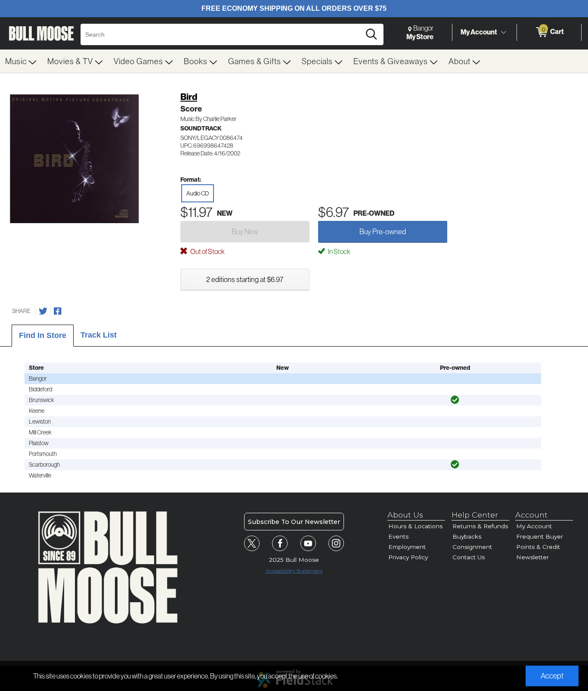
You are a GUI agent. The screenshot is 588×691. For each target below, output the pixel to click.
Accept (552, 676)
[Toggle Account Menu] (503, 32)
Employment (407, 546)
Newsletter (532, 557)
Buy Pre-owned (382, 231)
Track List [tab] (98, 335)
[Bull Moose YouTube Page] (308, 543)
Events (398, 536)
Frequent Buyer (539, 536)
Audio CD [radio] (197, 193)
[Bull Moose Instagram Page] (336, 543)
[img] (455, 400)
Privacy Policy (408, 557)
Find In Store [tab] (42, 335)
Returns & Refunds (480, 526)
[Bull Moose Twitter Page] (251, 543)
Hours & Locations (415, 526)
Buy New (245, 231)
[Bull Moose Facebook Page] (279, 543)
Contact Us (468, 557)
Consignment (472, 546)
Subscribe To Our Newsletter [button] (294, 522)
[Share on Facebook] (58, 311)
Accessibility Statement (294, 570)
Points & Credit (538, 546)
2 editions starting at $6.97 (244, 279)
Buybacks (466, 536)
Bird (188, 96)
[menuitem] (21, 61)
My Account (479, 32)
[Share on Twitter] (43, 311)
